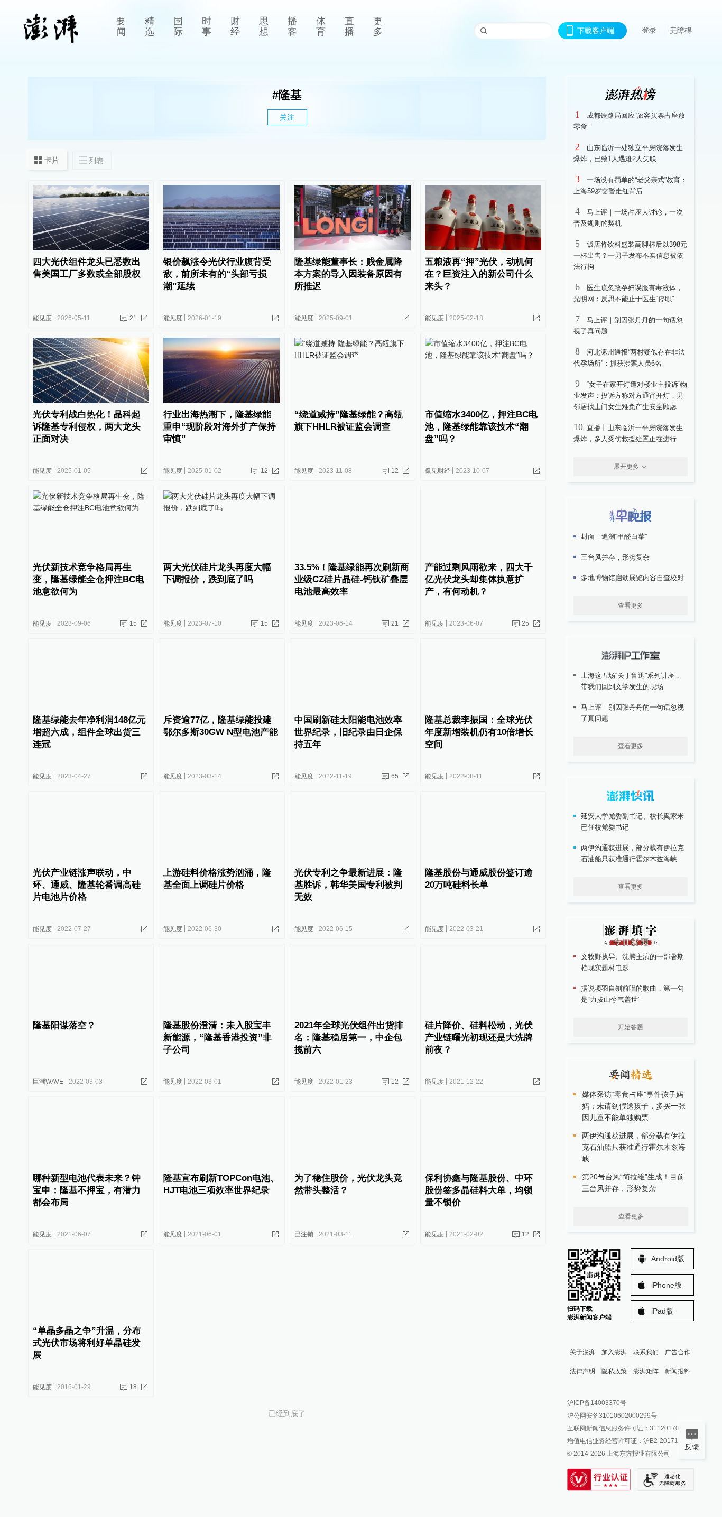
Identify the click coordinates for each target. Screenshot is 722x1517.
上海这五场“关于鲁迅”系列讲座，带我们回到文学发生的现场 (631, 681)
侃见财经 (437, 470)
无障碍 (681, 30)
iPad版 (662, 1311)
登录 (649, 30)
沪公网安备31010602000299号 (612, 1415)
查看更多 (630, 605)
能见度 (42, 318)
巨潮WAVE (48, 1081)
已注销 (303, 1234)
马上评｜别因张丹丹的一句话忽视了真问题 (632, 712)
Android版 (667, 1258)
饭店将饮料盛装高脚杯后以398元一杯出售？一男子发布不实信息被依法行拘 (630, 255)
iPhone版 (666, 1285)
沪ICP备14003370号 (596, 1403)
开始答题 (630, 1027)
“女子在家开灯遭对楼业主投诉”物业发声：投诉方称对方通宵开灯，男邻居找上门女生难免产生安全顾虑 (630, 395)
